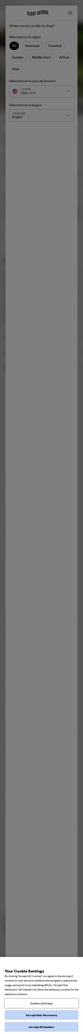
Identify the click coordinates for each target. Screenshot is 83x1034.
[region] (41, 995)
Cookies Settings (41, 1003)
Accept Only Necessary (41, 1015)
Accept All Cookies (41, 1027)
